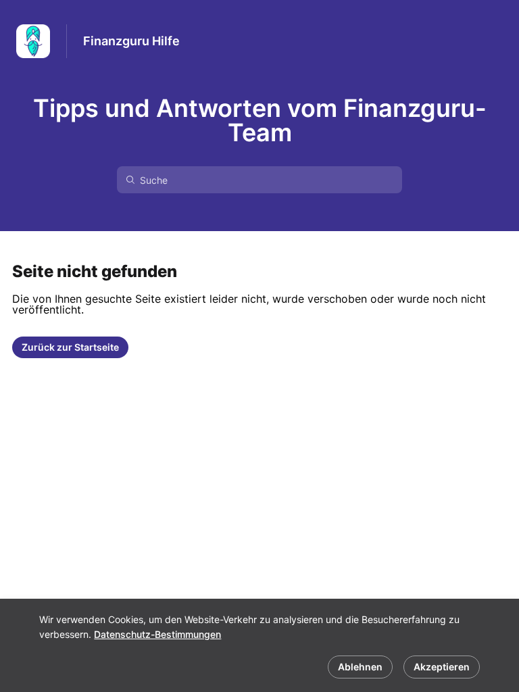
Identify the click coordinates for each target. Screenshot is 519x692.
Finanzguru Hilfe (131, 41)
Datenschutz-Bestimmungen (157, 634)
